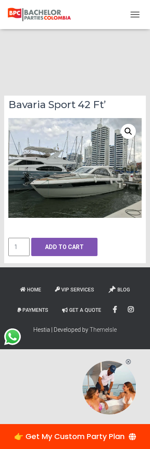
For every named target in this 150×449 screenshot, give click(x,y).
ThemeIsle (103, 329)
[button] (128, 131)
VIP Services (77, 290)
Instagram (131, 309)
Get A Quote (85, 310)
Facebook (115, 309)
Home (34, 290)
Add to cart (64, 247)
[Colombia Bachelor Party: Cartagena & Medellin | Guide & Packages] (42, 14)
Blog (124, 290)
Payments (35, 310)
